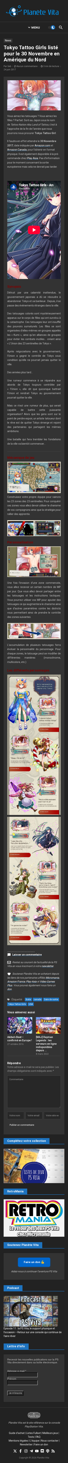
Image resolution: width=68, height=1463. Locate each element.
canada (37, 999)
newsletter (47, 966)
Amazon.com (42, 145)
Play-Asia (32, 158)
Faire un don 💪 (34, 1262)
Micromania (52, 977)
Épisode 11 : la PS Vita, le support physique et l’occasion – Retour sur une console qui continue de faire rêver (33, 1332)
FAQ (38, 1436)
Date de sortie (51, 999)
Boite (28, 999)
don (9, 989)
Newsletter (26, 1444)
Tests (31, 1436)
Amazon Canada (17, 149)
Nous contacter (49, 1440)
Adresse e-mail (16, 1370)
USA (31, 1004)
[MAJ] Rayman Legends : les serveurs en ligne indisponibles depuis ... (46, 1044)
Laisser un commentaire (27, 954)
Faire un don (41, 1444)
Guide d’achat (16, 1433)
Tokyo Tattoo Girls (17, 1004)
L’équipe (34, 1440)
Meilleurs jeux (50, 1433)
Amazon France (16, 981)
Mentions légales (18, 1440)
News (8, 40)
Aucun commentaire (27, 66)
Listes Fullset (33, 1433)
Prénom (11, 1378)
